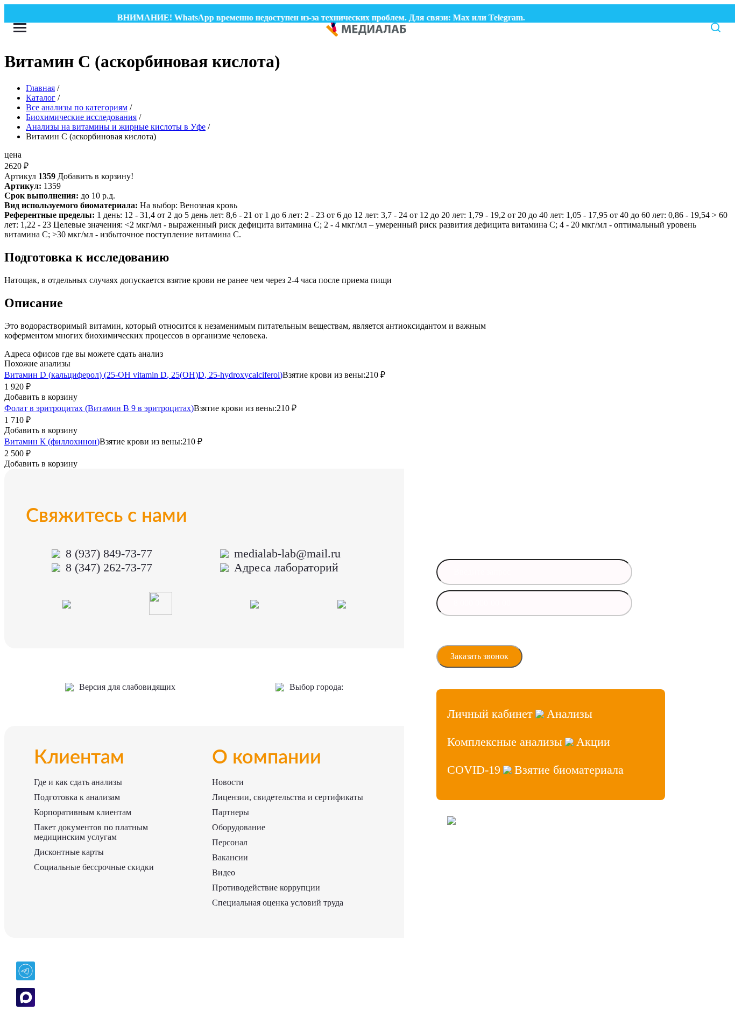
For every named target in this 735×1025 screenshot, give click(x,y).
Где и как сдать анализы (78, 782)
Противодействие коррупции (266, 887)
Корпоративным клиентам (82, 812)
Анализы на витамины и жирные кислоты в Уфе (116, 126)
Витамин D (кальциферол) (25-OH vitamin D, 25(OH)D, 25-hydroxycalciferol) (143, 374)
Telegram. (497, 17)
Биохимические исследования (81, 117)
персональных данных (483, 639)
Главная (40, 88)
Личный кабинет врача (481, 859)
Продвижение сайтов (479, 878)
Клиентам (79, 757)
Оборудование (238, 827)
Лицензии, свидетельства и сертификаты (287, 797)
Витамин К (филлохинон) (52, 441)
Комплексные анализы (504, 741)
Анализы (569, 713)
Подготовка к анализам (77, 797)
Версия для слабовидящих (127, 686)
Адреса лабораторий (286, 567)
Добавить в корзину (40, 396)
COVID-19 (473, 769)
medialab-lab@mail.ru (287, 553)
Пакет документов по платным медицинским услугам (91, 832)
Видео (223, 872)
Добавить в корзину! (95, 176)
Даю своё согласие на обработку (497, 636)
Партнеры (230, 812)
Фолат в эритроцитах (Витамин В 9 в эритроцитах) (99, 408)
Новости (228, 782)
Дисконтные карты (69, 852)
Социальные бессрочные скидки (94, 867)
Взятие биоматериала (569, 769)
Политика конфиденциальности (494, 898)
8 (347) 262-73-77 (109, 567)
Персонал (230, 842)
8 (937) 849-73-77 (109, 553)
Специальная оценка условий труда (277, 902)
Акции (593, 741)
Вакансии (230, 857)
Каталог (40, 97)
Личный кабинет (490, 713)
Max (452, 17)
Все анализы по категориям (77, 107)
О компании (266, 757)
